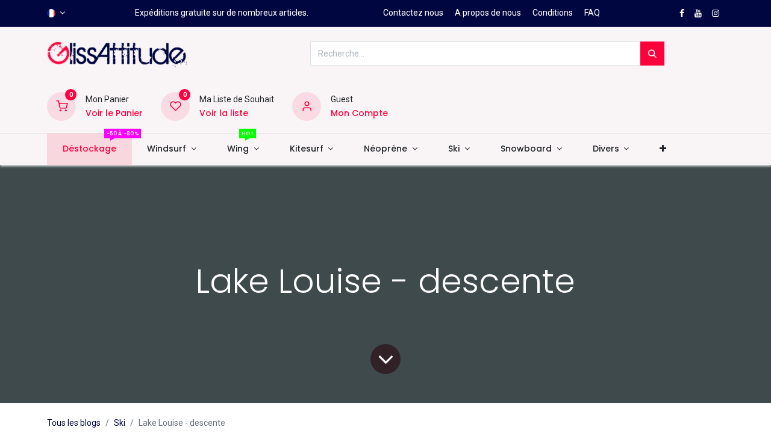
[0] (61, 106)
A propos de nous (488, 12)
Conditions (552, 12)
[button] (663, 149)
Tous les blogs (74, 423)
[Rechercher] (652, 53)
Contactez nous (413, 12)
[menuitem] (89, 149)
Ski (119, 423)
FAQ (592, 12)
